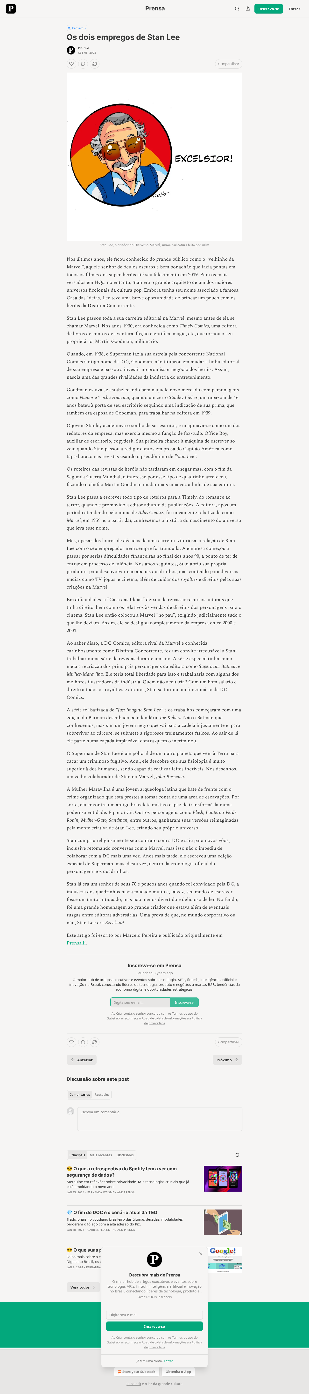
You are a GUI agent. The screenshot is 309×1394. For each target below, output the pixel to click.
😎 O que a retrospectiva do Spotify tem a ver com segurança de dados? (122, 1172)
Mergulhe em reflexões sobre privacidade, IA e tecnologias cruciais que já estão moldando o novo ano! (128, 1184)
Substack (133, 1383)
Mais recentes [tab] (101, 1155)
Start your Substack (138, 1371)
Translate (77, 28)
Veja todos (80, 1287)
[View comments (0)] (83, 64)
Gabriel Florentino (102, 1230)
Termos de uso (182, 1337)
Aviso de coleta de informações (164, 1342)
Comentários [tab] (80, 1094)
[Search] (237, 9)
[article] (154, 1183)
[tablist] (89, 1094)
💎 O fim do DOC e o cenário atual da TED (112, 1212)
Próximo (224, 1059)
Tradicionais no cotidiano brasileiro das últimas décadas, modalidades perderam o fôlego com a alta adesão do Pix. (125, 1221)
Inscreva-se (268, 8)
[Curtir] (71, 64)
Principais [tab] (77, 1155)
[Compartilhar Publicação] (248, 9)
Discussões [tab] (125, 1155)
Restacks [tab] (102, 1094)
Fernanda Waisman (101, 1192)
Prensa (83, 48)
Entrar (294, 8)
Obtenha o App (178, 1371)
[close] (201, 1254)
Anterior (85, 1059)
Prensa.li (76, 943)
